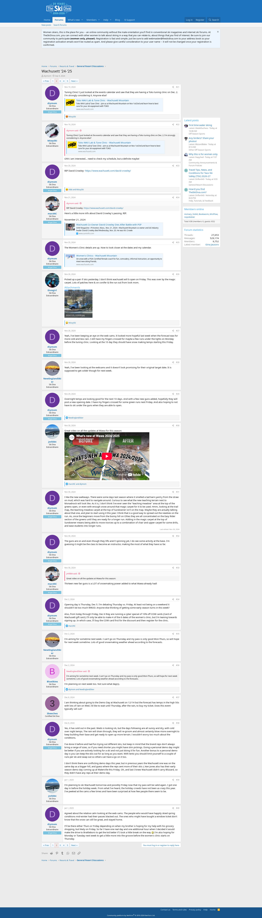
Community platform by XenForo (131, 915)
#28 (177, 362)
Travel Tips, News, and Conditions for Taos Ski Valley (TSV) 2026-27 (201, 173)
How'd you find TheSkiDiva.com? (198, 190)
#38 (177, 723)
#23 (177, 165)
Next (73, 81)
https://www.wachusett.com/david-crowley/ (108, 170)
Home (47, 19)
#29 (177, 394)
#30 (177, 425)
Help (105, 19)
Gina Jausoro (212, 244)
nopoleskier (189, 217)
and (76, 189)
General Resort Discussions (201, 184)
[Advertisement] (131, 56)
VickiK (195, 214)
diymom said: (72, 130)
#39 (177, 780)
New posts (46, 25)
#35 (177, 634)
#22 (177, 124)
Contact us (165, 909)
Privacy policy (195, 909)
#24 (177, 197)
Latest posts (191, 120)
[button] (82, 20)
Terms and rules (179, 909)
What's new (74, 19)
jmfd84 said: (71, 573)
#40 (177, 808)
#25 (177, 242)
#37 (177, 697)
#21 (177, 87)
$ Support (129, 19)
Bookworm (204, 214)
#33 (177, 567)
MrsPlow (214, 214)
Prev (47, 81)
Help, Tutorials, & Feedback (201, 200)
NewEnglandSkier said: (76, 671)
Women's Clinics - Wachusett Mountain (96, 255)
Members (92, 19)
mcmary (188, 214)
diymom (47, 75)
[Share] (173, 87)
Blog (117, 19)
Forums (59, 19)
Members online (194, 209)
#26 (177, 274)
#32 (177, 536)
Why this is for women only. (203, 154)
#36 (177, 665)
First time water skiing (200, 125)
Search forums (60, 25)
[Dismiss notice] (217, 32)
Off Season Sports (197, 133)
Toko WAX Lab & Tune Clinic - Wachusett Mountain (102, 100)
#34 (177, 599)
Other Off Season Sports (200, 149)
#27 (177, 330)
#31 (177, 492)
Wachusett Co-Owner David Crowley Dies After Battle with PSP (108, 224)
